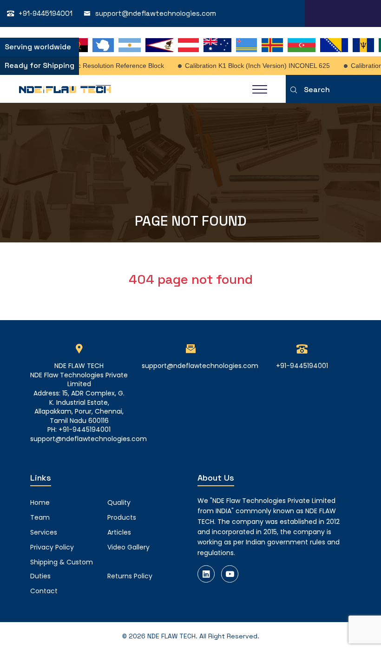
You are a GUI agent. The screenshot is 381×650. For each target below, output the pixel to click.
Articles (119, 532)
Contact (44, 591)
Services (43, 532)
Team (40, 517)
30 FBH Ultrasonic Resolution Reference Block (91, 65)
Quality (119, 502)
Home (40, 502)
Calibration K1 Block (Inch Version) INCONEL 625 (253, 65)
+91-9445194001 (45, 13)
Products (121, 517)
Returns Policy (129, 576)
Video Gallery (128, 547)
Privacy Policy (52, 547)
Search (317, 89)
